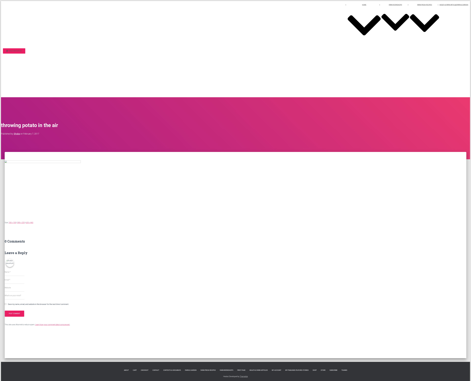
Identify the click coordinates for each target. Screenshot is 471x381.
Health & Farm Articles (448, 5)
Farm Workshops (226, 370)
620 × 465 (29, 223)
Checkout (144, 370)
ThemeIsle (244, 376)
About (126, 370)
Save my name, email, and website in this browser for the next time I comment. (38, 304)
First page (241, 370)
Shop (315, 370)
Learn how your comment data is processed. (52, 325)
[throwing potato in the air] (43, 162)
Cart (135, 370)
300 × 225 (21, 223)
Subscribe (333, 370)
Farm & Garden (462, 5)
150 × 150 (12, 223)
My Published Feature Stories (297, 370)
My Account (276, 370)
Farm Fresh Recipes (208, 370)
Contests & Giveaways (172, 370)
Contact (155, 370)
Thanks (344, 370)
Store (323, 370)
